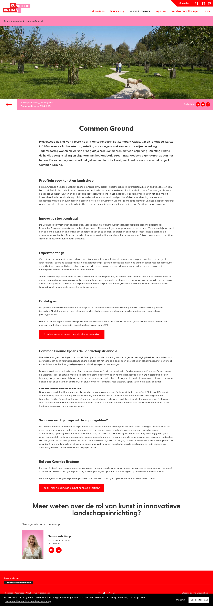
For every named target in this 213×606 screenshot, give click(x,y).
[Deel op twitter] (203, 104)
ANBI (28, 593)
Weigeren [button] (180, 600)
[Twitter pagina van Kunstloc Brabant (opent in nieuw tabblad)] (104, 593)
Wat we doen (97, 11)
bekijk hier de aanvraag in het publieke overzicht (71, 488)
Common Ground (34, 21)
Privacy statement (41, 593)
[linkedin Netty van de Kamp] (59, 550)
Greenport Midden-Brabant (61, 187)
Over (207, 11)
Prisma (42, 187)
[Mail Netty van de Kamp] (51, 550)
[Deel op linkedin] (198, 104)
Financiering (117, 11)
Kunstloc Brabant (16, 8)
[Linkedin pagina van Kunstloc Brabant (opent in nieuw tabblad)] (114, 593)
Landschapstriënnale (84, 325)
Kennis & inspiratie (140, 11)
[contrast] (196, 3)
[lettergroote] (203, 3)
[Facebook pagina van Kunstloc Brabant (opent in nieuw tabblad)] (99, 593)
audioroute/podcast (101, 371)
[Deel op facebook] (208, 104)
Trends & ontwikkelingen (185, 11)
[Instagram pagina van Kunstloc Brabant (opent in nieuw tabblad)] (109, 593)
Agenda (161, 11)
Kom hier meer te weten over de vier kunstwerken (71, 334)
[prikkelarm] (209, 3)
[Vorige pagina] (8, 104)
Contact (9, 593)
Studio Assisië (87, 187)
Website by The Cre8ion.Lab (195, 593)
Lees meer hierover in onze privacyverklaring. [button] (28, 601)
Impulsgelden (47, 103)
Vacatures (19, 593)
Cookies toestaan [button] (199, 600)
